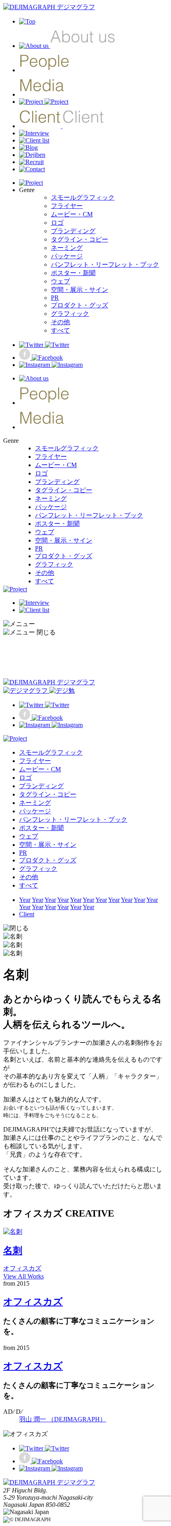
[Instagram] (51, 364)
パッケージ (67, 256)
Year (25, 899)
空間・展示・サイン (79, 289)
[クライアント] (61, 126)
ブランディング (73, 231)
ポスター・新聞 (73, 273)
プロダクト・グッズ (79, 305)
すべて (60, 330)
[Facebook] (41, 357)
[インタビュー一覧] (34, 133)
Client (26, 914)
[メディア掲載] (41, 94)
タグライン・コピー (79, 239)
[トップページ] (49, 7)
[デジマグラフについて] (67, 45)
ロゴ (57, 222)
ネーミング (67, 247)
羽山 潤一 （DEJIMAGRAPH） (62, 1419)
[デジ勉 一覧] (39, 690)
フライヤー (67, 205)
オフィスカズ (33, 1301)
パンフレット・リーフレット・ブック (105, 264)
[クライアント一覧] (34, 140)
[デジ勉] (32, 154)
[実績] (43, 101)
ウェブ (60, 281)
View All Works (23, 1276)
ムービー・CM (72, 214)
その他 (60, 322)
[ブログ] (28, 147)
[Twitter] (44, 344)
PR (55, 297)
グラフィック (70, 313)
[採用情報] (31, 162)
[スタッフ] (44, 70)
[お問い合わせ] (32, 169)
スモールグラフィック (83, 197)
